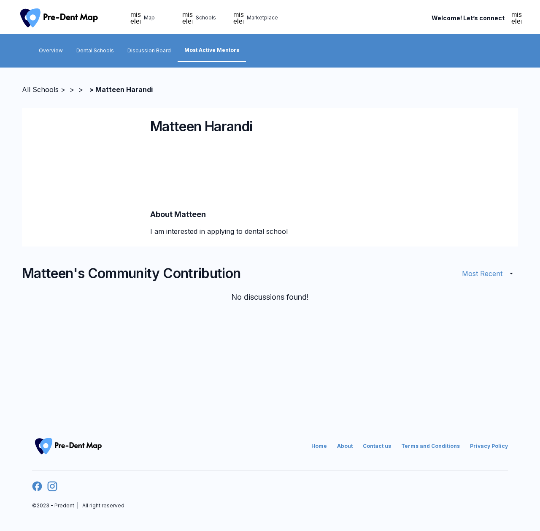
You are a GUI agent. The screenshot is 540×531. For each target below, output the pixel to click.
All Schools (40, 89)
